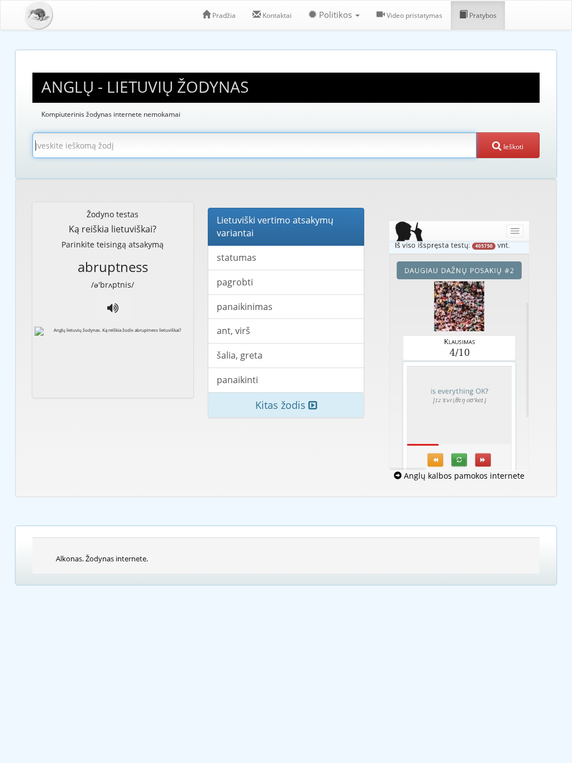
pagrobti (235, 282)
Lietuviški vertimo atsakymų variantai (275, 226)
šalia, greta (240, 355)
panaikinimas (245, 307)
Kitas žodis (281, 405)
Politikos (335, 14)
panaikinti (237, 380)
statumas (236, 257)
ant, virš (233, 331)
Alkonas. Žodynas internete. (102, 559)
